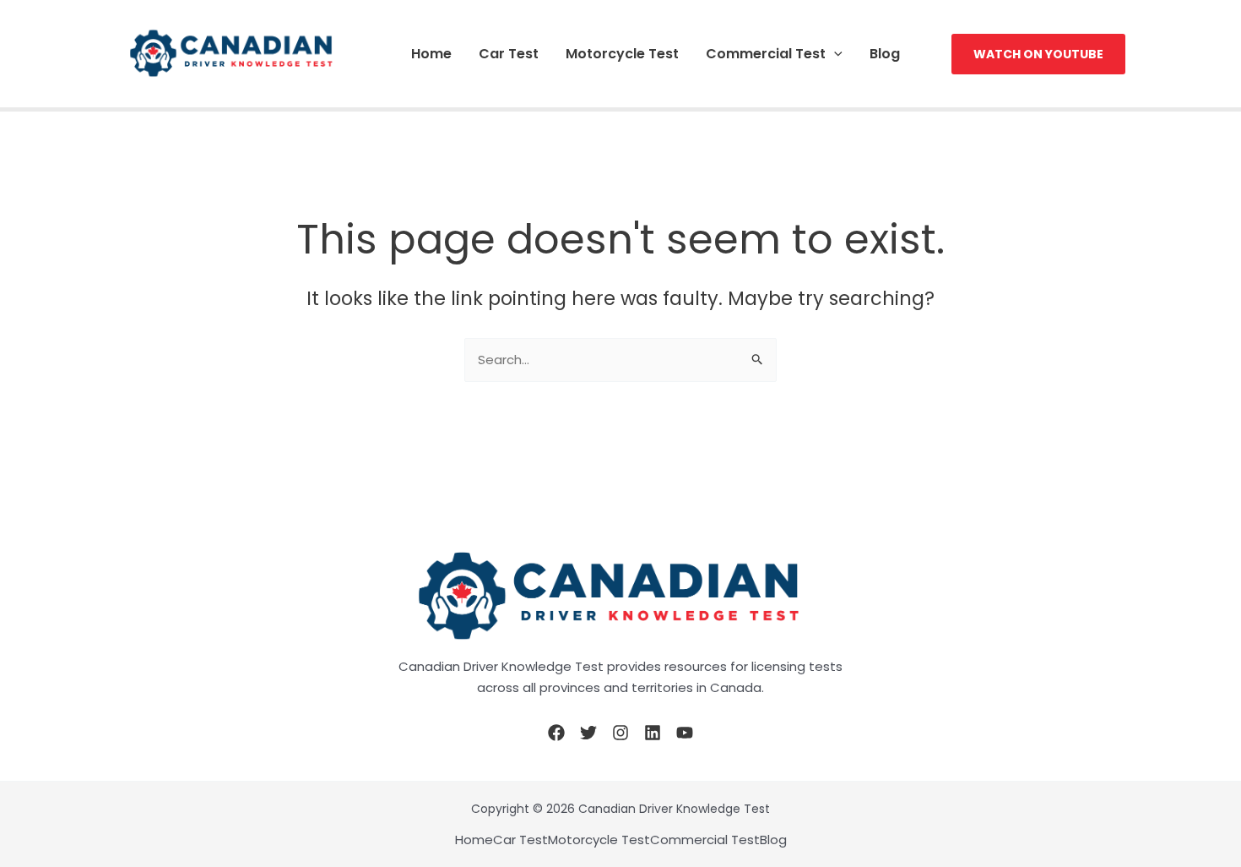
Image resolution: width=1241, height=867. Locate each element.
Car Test (509, 53)
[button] (834, 53)
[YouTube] (684, 732)
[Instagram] (620, 732)
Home (431, 53)
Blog (885, 53)
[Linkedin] (652, 732)
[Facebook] (556, 732)
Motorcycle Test (622, 53)
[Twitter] (588, 732)
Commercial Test (766, 53)
